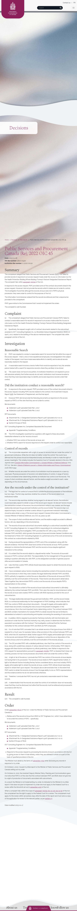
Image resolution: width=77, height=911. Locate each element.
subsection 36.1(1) (15, 710)
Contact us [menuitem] (66, 3)
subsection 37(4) (38, 761)
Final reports (23, 240)
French (74, 2)
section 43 (48, 799)
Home (7, 240)
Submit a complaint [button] (40, 908)
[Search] (60, 8)
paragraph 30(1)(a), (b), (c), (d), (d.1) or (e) (48, 791)
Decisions (14, 240)
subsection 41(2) (36, 787)
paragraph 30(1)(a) (29, 282)
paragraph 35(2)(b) (42, 651)
